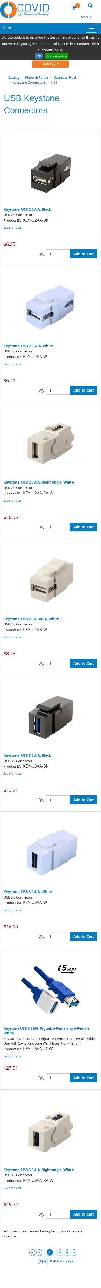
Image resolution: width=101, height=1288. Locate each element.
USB (54, 82)
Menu (8, 27)
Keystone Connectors (29, 82)
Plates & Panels (37, 77)
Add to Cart (83, 253)
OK (39, 56)
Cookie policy (56, 56)
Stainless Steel (65, 77)
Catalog (49, 63)
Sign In (86, 17)
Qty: (41, 253)
